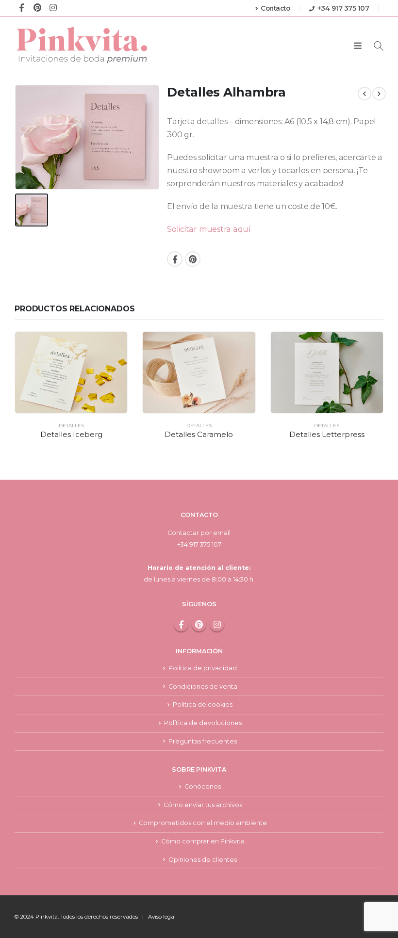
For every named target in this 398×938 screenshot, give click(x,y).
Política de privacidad (202, 668)
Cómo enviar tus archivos (203, 805)
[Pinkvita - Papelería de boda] (82, 44)
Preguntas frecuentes (202, 741)
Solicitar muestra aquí (209, 229)
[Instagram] (53, 7)
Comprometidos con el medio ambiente (203, 822)
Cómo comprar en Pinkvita (203, 841)
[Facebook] (22, 7)
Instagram (217, 624)
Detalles (71, 425)
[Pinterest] (37, 7)
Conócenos (202, 786)
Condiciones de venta (202, 686)
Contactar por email (199, 532)
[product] (71, 372)
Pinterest (192, 259)
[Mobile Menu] (358, 46)
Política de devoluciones (203, 723)
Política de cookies (202, 704)
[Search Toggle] (378, 45)
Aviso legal (162, 916)
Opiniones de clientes (202, 859)
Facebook (174, 259)
